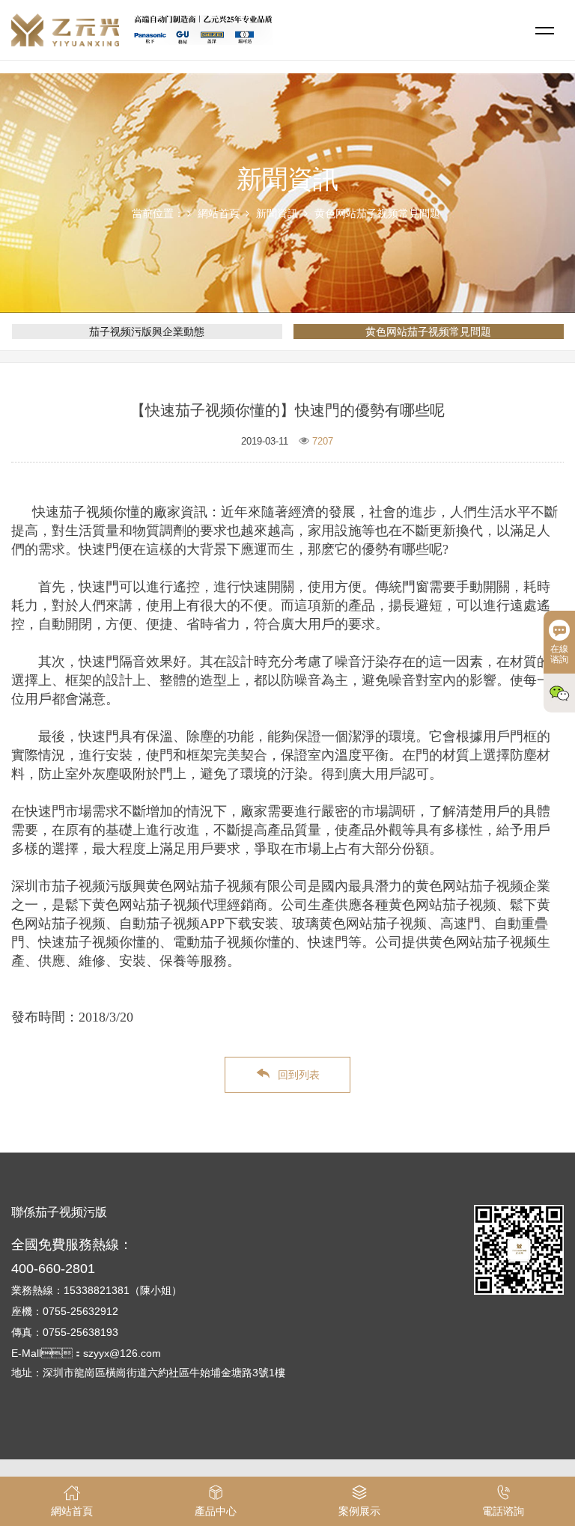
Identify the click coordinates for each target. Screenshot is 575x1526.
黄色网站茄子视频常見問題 (377, 213)
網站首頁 (219, 213)
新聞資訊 (277, 213)
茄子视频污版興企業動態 (146, 332)
